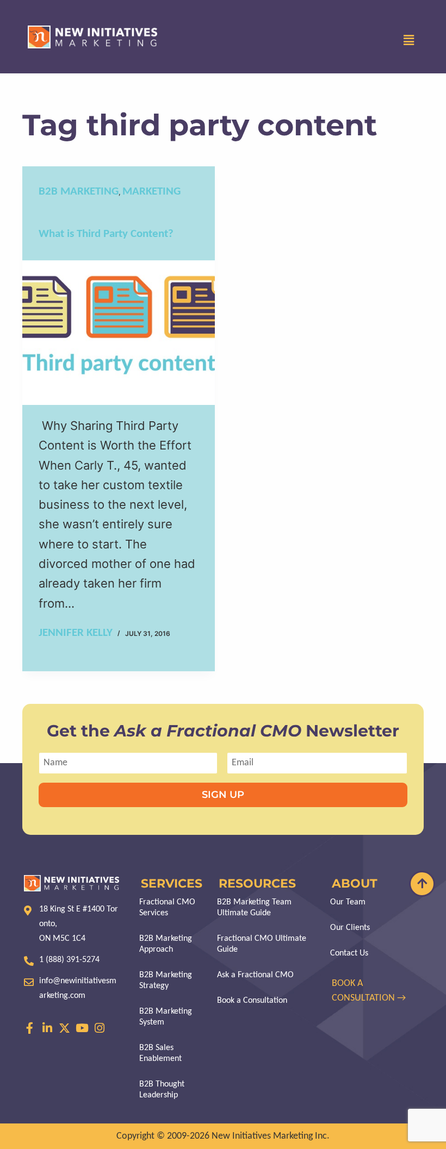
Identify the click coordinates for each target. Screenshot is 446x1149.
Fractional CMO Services (167, 907)
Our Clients (350, 927)
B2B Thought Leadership (161, 1090)
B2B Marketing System (165, 1017)
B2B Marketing (79, 191)
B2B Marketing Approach (165, 944)
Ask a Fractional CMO (255, 975)
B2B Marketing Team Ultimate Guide (254, 907)
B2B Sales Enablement (160, 1053)
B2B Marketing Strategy (165, 980)
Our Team (348, 902)
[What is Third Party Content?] (118, 332)
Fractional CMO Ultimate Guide (261, 944)
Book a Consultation (252, 1000)
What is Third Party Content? (106, 234)
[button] (409, 41)
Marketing (151, 191)
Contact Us (349, 953)
